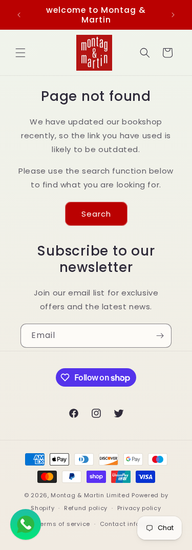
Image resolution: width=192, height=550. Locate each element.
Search (96, 213)
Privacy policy (139, 508)
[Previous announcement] (19, 15)
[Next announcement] (173, 15)
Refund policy (86, 508)
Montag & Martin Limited (90, 495)
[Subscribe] (159, 336)
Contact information (132, 524)
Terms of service (63, 524)
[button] (20, 52)
